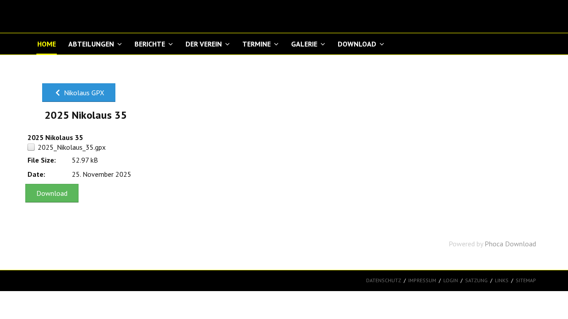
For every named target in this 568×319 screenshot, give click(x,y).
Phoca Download (510, 243)
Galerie (304, 43)
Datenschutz (383, 280)
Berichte (149, 43)
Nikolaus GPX (83, 92)
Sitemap (526, 280)
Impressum (422, 280)
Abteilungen (91, 43)
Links (502, 280)
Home (46, 43)
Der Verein (203, 43)
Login (450, 280)
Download (357, 43)
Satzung (476, 280)
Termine (256, 43)
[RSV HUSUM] (80, 16)
